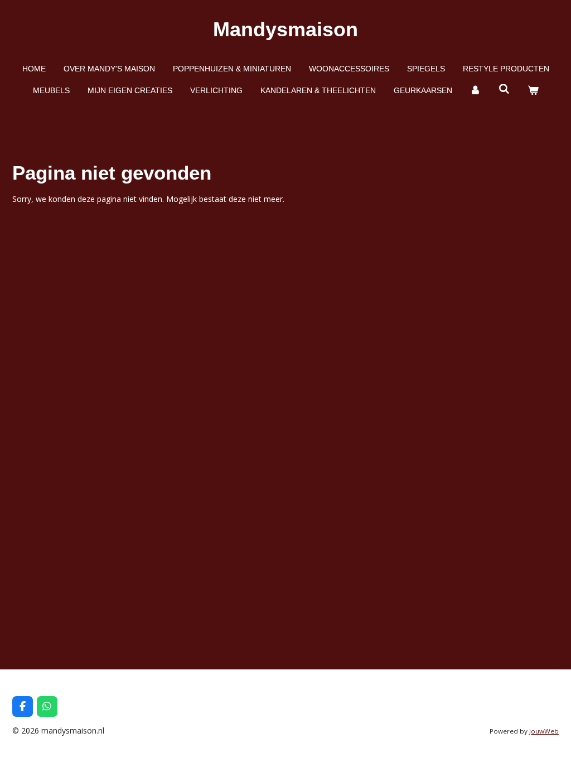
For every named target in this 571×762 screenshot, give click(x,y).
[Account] (475, 91)
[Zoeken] (504, 89)
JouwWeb (544, 731)
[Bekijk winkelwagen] (533, 91)
